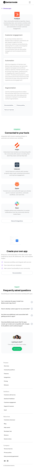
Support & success (9, 406)
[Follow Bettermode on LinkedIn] (8, 461)
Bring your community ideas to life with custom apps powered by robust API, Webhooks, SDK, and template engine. (17, 256)
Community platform (9, 369)
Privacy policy (7, 452)
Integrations (7, 377)
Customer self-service (9, 395)
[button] (29, 2)
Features (6, 373)
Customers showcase (9, 420)
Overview (6, 366)
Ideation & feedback (9, 398)
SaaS (5, 410)
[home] (9, 2)
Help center (7, 427)
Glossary (6, 435)
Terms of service (8, 448)
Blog (5, 423)
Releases (6, 385)
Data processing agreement (11, 456)
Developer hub (8, 431)
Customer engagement (10, 402)
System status (7, 439)
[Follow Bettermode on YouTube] (5, 461)
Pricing (6, 381)
